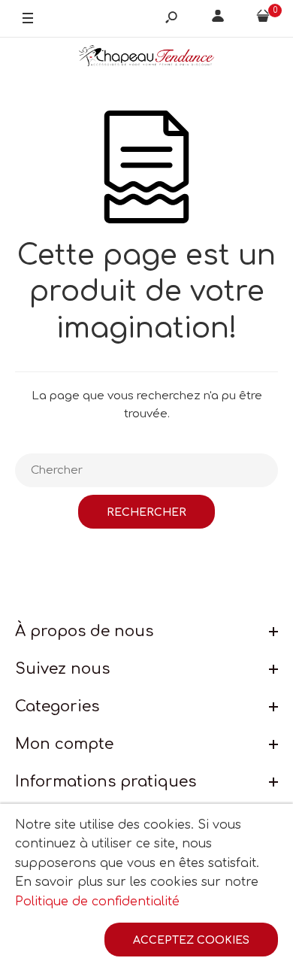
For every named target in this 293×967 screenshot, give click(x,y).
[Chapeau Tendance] (146, 59)
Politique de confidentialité (97, 901)
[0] (262, 18)
